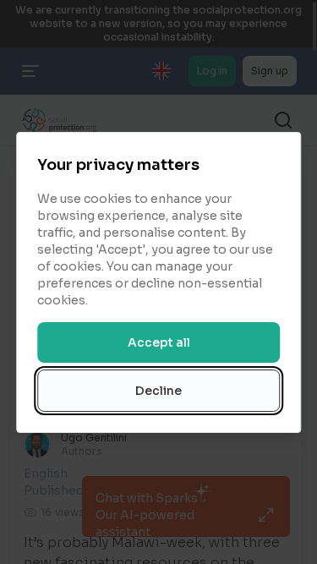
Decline (158, 390)
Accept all (159, 342)
